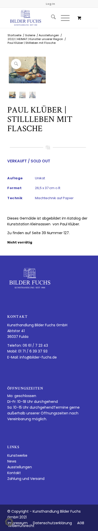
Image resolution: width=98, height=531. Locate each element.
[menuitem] (51, 18)
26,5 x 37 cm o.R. (48, 188)
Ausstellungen (19, 467)
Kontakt (14, 472)
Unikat (40, 178)
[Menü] (63, 18)
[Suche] (51, 18)
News (11, 461)
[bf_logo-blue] (40, 18)
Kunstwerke (17, 455)
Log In (50, 4)
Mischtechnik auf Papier (54, 198)
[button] (9, 522)
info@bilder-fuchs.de (38, 357)
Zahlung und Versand (25, 478)
